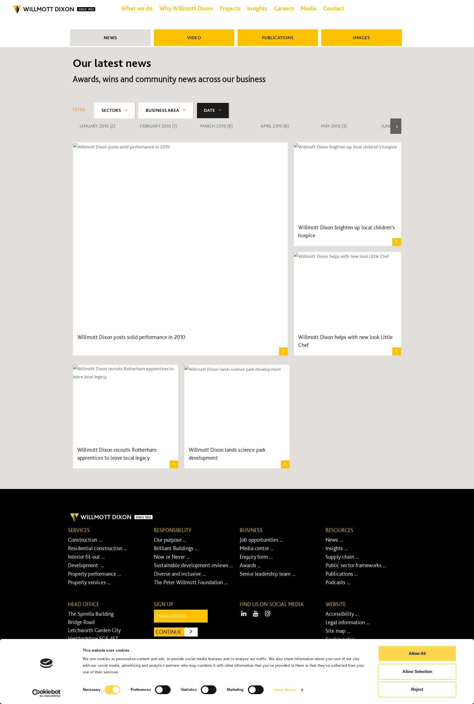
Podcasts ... (338, 582)
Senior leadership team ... (267, 573)
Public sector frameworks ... (356, 565)
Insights (257, 8)
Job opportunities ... (261, 539)
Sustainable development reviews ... (193, 565)
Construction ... (85, 539)
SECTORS (111, 110)
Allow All (417, 653)
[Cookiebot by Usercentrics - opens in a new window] (46, 693)
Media (309, 8)
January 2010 (97, 126)
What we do (137, 8)
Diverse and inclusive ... (180, 573)
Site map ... (338, 630)
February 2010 (158, 126)
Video (194, 37)
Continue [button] (177, 631)
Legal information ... (347, 622)
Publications (278, 37)
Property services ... (89, 582)
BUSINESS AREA (162, 110)
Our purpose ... (170, 539)
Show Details (285, 690)
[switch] (163, 689)
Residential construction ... (97, 548)
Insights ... (337, 548)
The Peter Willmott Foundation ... (191, 582)
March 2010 (216, 126)
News (110, 37)
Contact (333, 8)
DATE (209, 110)
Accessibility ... (342, 613)
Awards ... (250, 565)
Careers (284, 8)
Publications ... (342, 573)
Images (361, 37)
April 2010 (275, 126)
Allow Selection (417, 671)
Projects (230, 8)
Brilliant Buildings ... (176, 548)
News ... (334, 539)
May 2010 (334, 126)
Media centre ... (257, 548)
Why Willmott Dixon (186, 8)
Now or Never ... (172, 556)
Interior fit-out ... (86, 556)
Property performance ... (94, 573)
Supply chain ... (342, 556)
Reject (417, 689)
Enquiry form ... (256, 556)
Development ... (86, 565)
